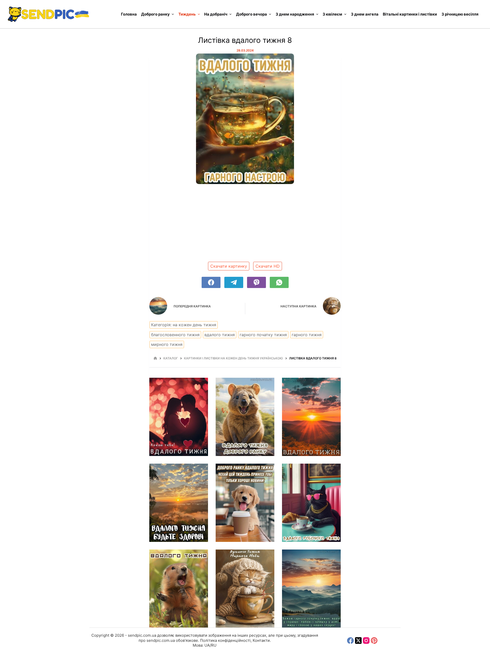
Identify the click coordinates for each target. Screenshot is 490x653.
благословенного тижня (175, 334)
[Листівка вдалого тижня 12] (178, 503)
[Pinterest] (374, 640)
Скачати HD (267, 266)
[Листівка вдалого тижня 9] (178, 589)
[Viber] (256, 282)
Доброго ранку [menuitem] (155, 14)
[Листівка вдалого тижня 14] (245, 417)
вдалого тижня (219, 334)
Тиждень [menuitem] (187, 14)
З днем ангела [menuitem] (364, 14)
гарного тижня (307, 334)
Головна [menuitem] (129, 14)
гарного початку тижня (263, 334)
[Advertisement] (245, 224)
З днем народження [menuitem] (295, 14)
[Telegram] (233, 282)
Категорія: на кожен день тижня (183, 324)
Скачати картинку (228, 266)
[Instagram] (366, 640)
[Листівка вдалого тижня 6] (311, 589)
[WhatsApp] (279, 282)
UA (207, 645)
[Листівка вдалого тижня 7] (245, 589)
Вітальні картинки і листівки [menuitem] (410, 14)
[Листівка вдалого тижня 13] (311, 417)
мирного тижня (166, 344)
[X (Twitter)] (358, 640)
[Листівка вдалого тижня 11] (245, 503)
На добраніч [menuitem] (215, 14)
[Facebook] (211, 282)
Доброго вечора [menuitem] (251, 14)
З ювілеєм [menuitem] (332, 14)
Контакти (261, 640)
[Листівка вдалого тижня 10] (311, 503)
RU (213, 645)
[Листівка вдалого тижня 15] (178, 417)
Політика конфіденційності (225, 640)
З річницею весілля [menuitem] (460, 14)
